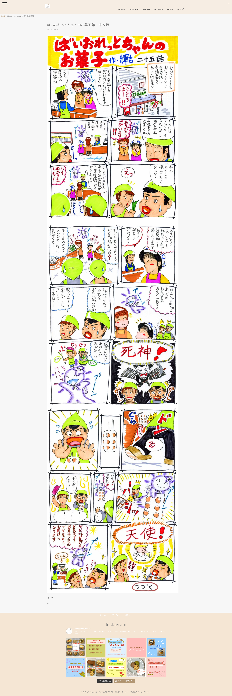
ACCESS (158, 9)
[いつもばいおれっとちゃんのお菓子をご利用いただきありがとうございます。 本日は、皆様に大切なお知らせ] (136, 647)
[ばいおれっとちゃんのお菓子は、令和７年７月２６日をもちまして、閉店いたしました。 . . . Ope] (75, 647)
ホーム (102, 615)
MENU (146, 9)
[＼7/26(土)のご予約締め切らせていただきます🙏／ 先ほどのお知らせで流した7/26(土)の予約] (95, 647)
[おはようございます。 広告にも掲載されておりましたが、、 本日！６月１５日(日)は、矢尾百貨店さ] (156, 647)
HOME (121, 9)
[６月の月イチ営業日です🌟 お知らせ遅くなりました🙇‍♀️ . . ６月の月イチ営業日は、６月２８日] (75, 667)
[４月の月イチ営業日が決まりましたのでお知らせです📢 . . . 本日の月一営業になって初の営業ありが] (156, 667)
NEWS (170, 9)
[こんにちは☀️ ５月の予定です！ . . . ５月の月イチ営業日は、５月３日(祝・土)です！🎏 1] (115, 667)
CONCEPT (134, 9)
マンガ (180, 9)
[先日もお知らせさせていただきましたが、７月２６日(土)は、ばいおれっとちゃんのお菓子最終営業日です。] (115, 647)
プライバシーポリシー (121, 615)
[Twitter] (52, 597)
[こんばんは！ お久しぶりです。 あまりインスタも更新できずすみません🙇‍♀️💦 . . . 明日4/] (136, 667)
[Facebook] (48, 597)
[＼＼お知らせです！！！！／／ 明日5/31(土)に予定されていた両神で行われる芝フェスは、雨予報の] (95, 667)
